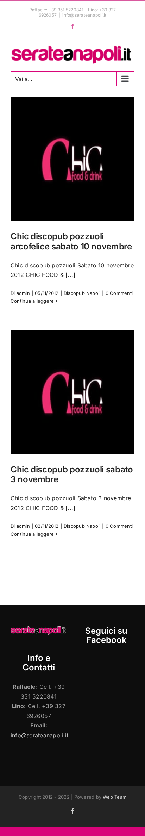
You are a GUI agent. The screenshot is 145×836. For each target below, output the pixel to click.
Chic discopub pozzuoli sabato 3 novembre (72, 474)
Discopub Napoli (82, 293)
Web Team (114, 797)
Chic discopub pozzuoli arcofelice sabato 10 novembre (71, 241)
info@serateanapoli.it (84, 15)
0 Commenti (119, 293)
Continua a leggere (32, 301)
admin (23, 293)
